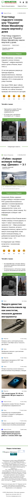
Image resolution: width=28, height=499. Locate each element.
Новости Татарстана (8, 155)
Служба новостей (7, 48)
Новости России (7, 13)
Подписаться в (14, 54)
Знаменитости (6, 45)
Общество (6, 338)
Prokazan (5, 215)
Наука (5, 301)
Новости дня (15, 45)
